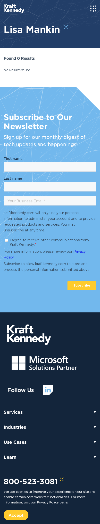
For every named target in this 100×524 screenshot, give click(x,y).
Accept (16, 515)
